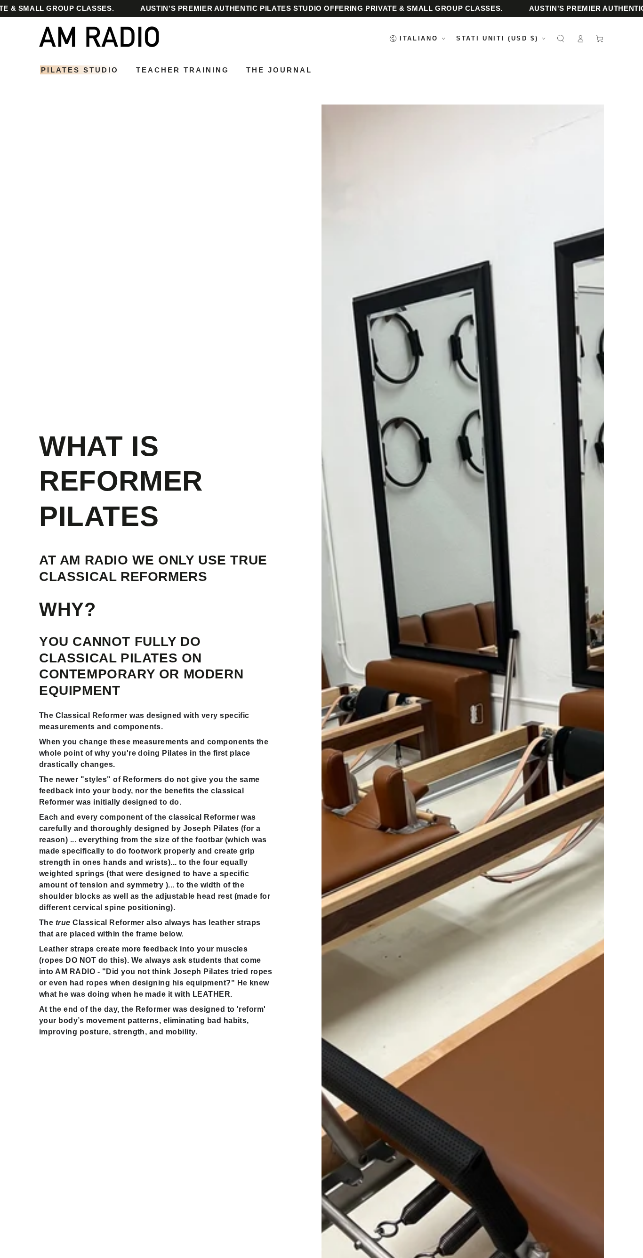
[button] (561, 38)
